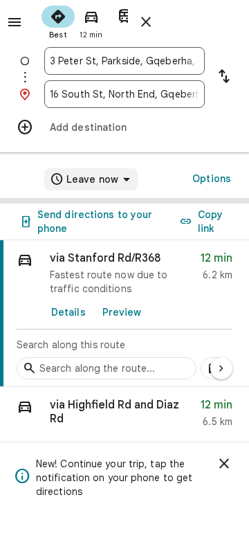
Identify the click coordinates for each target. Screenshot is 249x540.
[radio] (58, 21)
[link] (124, 313)
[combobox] (124, 61)
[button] (124, 416)
